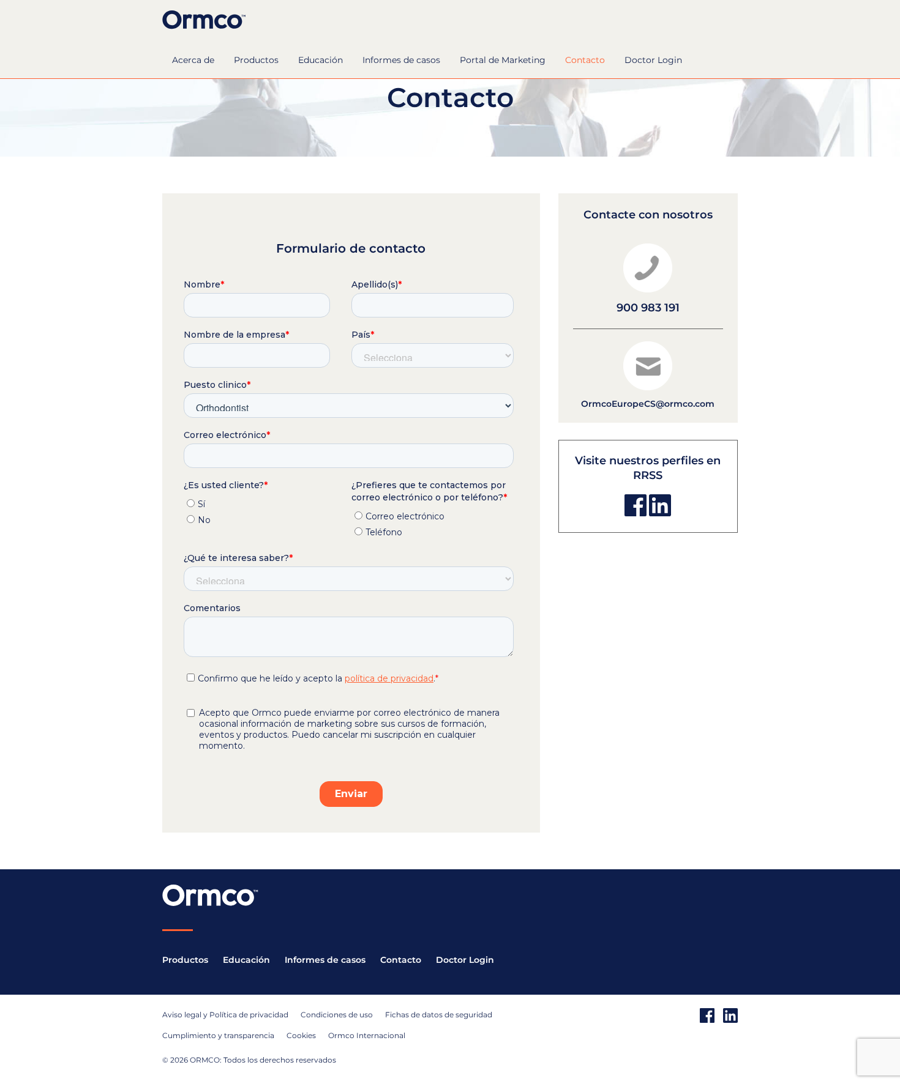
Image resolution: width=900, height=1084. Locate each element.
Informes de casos (401, 59)
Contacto (585, 59)
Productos (256, 59)
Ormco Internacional (366, 1035)
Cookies (301, 1035)
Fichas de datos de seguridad (438, 1014)
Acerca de (193, 59)
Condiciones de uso (337, 1014)
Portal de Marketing (503, 59)
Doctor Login (653, 59)
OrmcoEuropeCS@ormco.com (647, 403)
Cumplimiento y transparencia (218, 1035)
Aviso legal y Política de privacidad (225, 1014)
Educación (320, 59)
